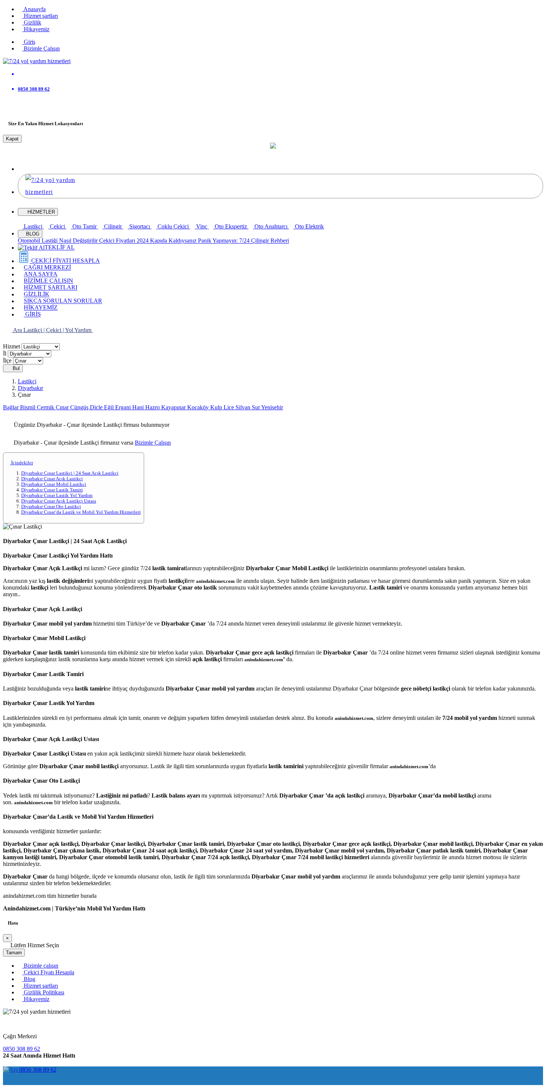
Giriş (28, 42)
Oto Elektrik (308, 226)
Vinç (202, 226)
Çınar (63, 407)
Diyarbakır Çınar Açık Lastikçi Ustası (58, 501)
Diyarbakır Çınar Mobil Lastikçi (53, 484)
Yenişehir (272, 407)
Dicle (97, 407)
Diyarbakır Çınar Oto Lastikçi (51, 506)
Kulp (217, 407)
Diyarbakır (30, 388)
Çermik (46, 407)
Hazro (153, 407)
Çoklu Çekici (173, 226)
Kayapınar (174, 407)
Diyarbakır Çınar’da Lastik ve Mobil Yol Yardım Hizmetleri (81, 512)
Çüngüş (80, 407)
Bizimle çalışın (40, 965)
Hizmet (11, 346)
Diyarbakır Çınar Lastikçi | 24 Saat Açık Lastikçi (69, 473)
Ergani (123, 407)
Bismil (28, 407)
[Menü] (7, 106)
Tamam (14, 952)
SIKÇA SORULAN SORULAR (63, 301)
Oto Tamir (84, 226)
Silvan (243, 407)
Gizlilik (31, 22)
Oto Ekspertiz (230, 226)
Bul (15, 368)
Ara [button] (17, 330)
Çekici (57, 226)
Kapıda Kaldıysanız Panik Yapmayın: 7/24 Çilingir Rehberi (219, 241)
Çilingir (113, 226)
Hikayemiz (35, 29)
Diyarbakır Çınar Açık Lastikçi (52, 478)
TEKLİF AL (60, 247)
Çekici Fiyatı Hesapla (48, 972)
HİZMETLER (41, 212)
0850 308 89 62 (21, 1049)
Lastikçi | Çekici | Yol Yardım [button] (58, 330)
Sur (256, 407)
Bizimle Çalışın (41, 48)
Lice (229, 407)
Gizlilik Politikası (43, 992)
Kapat (12, 139)
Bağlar (11, 407)
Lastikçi (33, 226)
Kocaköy (198, 407)
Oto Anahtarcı (271, 226)
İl (4, 353)
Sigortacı (140, 226)
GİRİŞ (32, 314)
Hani (138, 407)
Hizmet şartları (40, 16)
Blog (28, 979)
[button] (25, 169)
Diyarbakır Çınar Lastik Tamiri (52, 490)
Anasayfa (34, 9)
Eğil (109, 407)
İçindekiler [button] (21, 462)
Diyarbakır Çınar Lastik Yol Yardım (56, 495)
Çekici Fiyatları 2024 (124, 241)
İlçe (7, 360)
